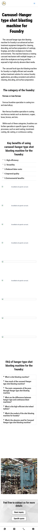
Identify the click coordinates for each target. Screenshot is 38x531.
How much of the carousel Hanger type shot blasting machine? (17, 382)
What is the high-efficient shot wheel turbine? (18, 407)
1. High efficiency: (11, 160)
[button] (19, 160)
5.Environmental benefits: (14, 178)
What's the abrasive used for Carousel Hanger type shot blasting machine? (18, 421)
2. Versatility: (9, 165)
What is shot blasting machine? (17, 377)
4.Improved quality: (11, 174)
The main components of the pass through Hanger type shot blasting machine (17, 390)
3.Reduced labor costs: (13, 169)
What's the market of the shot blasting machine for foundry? (18, 414)
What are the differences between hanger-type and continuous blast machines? (17, 399)
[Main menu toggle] (34, 3)
